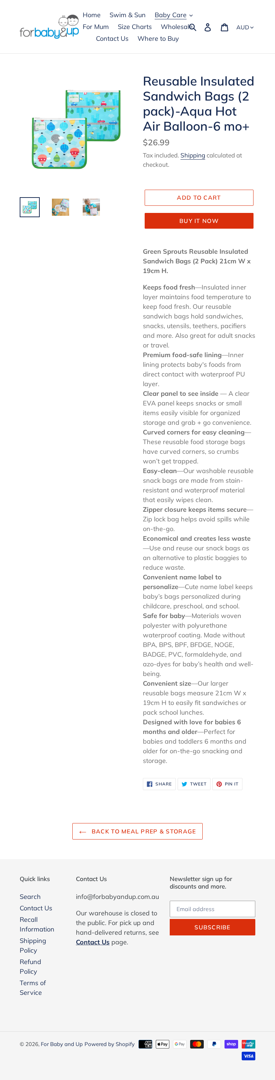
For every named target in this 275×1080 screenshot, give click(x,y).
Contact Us (36, 908)
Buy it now (199, 220)
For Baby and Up (62, 1044)
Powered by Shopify (110, 1044)
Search (30, 896)
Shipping (192, 155)
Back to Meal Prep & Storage (143, 831)
